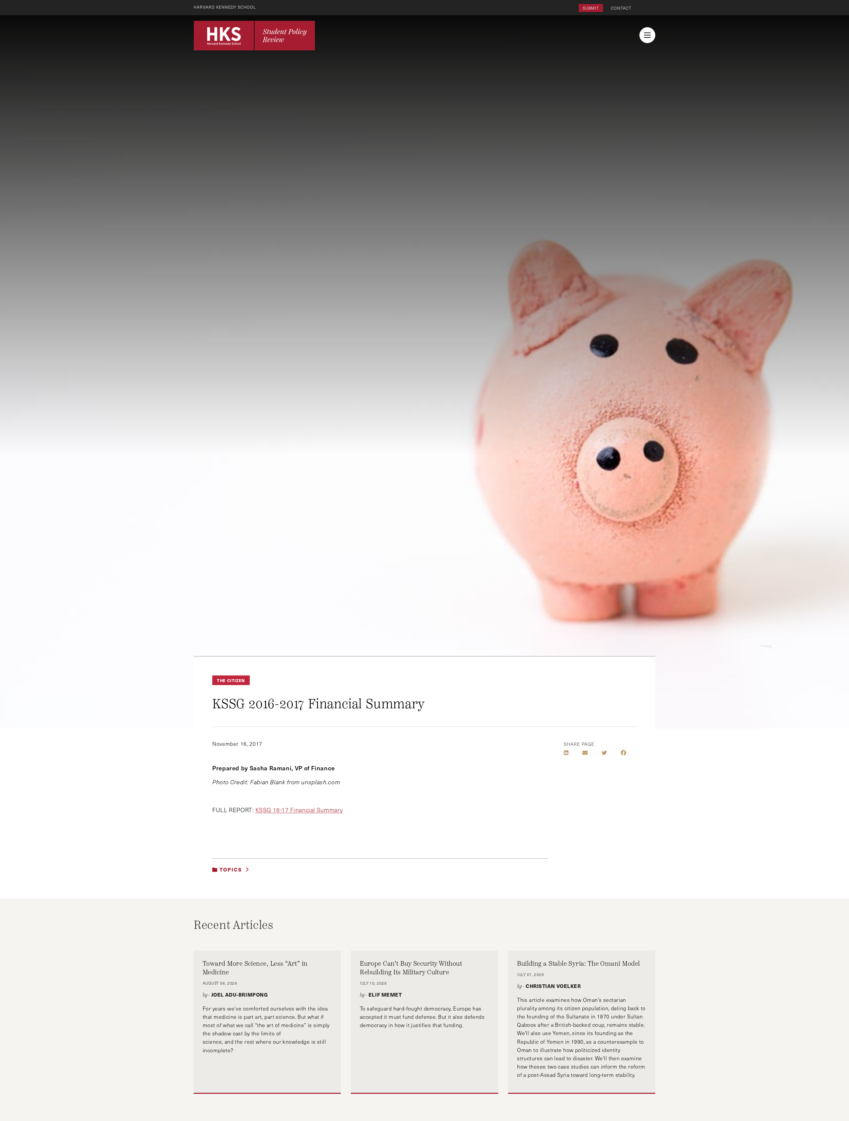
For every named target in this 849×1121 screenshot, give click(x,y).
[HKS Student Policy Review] (254, 35)
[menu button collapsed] (647, 35)
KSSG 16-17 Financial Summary (299, 810)
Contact (621, 8)
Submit (591, 8)
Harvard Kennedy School (225, 7)
